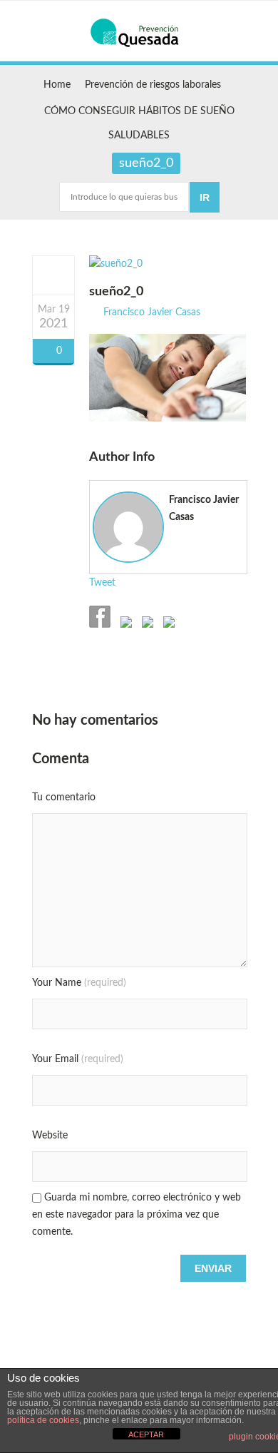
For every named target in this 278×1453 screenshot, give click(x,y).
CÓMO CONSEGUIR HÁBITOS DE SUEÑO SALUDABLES (139, 123)
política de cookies (43, 1420)
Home (57, 85)
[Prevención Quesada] (139, 32)
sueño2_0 (116, 291)
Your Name (79, 983)
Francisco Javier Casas (151, 312)
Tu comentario (64, 797)
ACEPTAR (146, 1434)
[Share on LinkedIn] (167, 625)
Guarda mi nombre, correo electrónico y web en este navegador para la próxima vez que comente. (136, 1215)
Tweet (102, 583)
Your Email (77, 1059)
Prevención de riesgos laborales (153, 85)
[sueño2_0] (54, 274)
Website (50, 1136)
